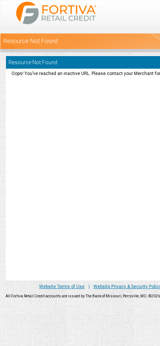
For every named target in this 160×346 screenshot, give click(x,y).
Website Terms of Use (61, 286)
